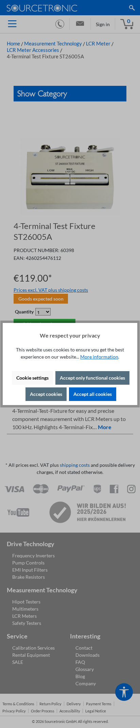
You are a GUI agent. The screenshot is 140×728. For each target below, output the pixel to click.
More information (99, 357)
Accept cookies (46, 394)
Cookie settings (32, 378)
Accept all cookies (92, 394)
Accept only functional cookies (92, 378)
